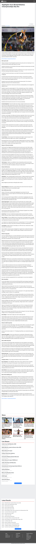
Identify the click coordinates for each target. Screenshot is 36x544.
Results (17, 537)
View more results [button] (18, 528)
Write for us (7, 537)
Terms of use (7, 535)
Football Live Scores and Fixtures (28, 538)
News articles (28, 535)
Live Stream (18, 535)
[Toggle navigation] (34, 1)
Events (17, 534)
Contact (6, 534)
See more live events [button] (18, 483)
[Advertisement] (18, 14)
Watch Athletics (8, 25)
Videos (27, 534)
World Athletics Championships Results (9, 58)
